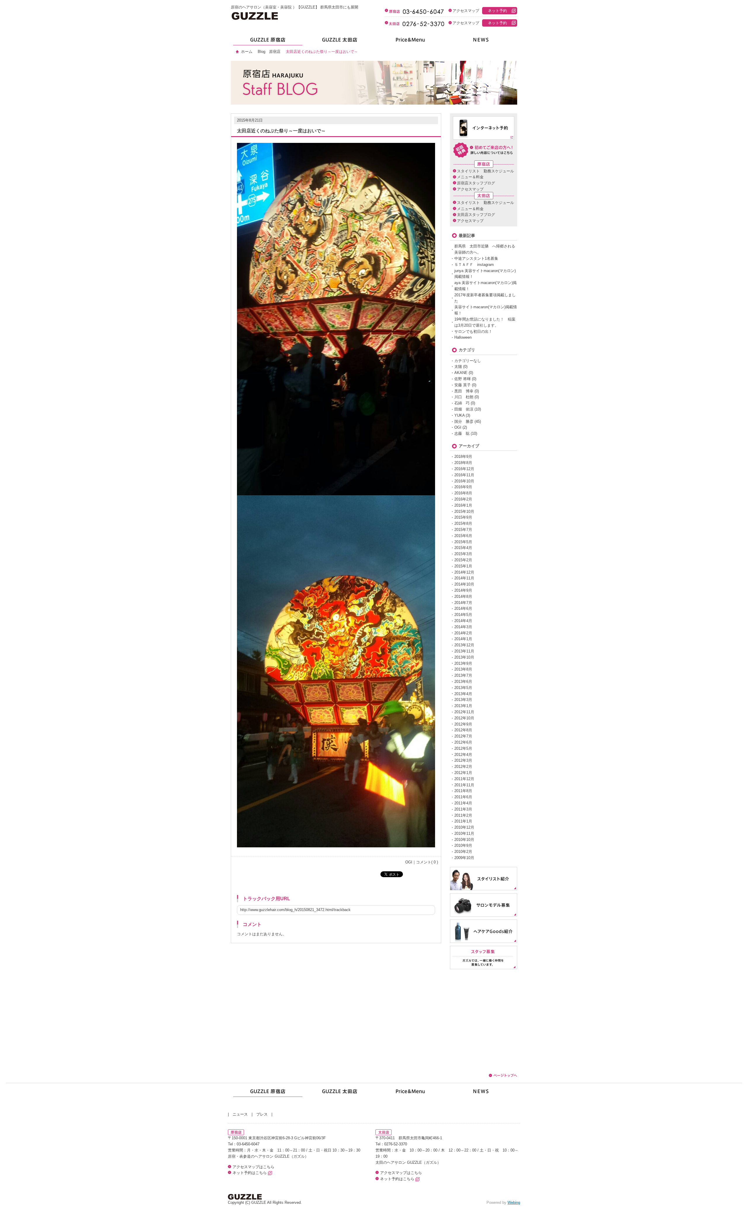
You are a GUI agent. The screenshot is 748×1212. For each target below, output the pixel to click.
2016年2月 (463, 499)
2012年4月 (463, 754)
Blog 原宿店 (269, 51)
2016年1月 (463, 505)
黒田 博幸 (463, 391)
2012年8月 (463, 730)
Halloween (463, 337)
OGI (408, 862)
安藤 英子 (462, 385)
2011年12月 (464, 779)
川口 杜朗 (463, 397)
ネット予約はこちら (250, 1173)
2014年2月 (463, 633)
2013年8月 (463, 669)
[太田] (338, 41)
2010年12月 (464, 827)
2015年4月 (463, 548)
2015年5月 (463, 542)
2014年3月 (463, 627)
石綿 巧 (462, 403)
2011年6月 (463, 797)
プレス (262, 1114)
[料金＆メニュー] (410, 41)
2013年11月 (464, 651)
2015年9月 (463, 517)
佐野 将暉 (462, 379)
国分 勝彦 (463, 421)
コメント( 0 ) (427, 862)
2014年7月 (463, 602)
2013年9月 (463, 663)
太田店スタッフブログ (476, 214)
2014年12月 (464, 572)
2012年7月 (463, 736)
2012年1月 (463, 773)
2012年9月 (463, 724)
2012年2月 (463, 766)
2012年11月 (464, 712)
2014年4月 (463, 621)
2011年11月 (464, 785)
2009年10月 (464, 858)
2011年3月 (463, 809)
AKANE (461, 372)
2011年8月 (463, 791)
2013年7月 (463, 675)
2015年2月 (463, 560)
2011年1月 (463, 821)
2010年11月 (464, 833)
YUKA (459, 415)
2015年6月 (463, 536)
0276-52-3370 (395, 1144)
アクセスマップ (466, 10)
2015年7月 (463, 529)
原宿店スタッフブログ (476, 183)
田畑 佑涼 (463, 409)
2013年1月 (463, 706)
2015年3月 (463, 554)
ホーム (246, 51)
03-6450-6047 (248, 1144)
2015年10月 (464, 511)
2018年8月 (463, 462)
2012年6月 (463, 742)
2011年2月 (463, 815)
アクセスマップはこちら (253, 1167)
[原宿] (266, 41)
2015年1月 (463, 566)
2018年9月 (463, 456)
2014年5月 (463, 614)
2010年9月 (463, 845)
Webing (514, 1202)
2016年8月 (463, 493)
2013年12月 (464, 645)
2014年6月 (463, 608)
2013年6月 (463, 681)
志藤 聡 (462, 433)
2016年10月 (464, 481)
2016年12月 (464, 469)
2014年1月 (463, 639)
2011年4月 (463, 803)
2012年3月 (463, 760)
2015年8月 (463, 523)
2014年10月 (464, 584)
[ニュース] (481, 41)
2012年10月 (464, 718)
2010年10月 (464, 839)
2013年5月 (463, 687)
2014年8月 (463, 596)
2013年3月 (463, 699)
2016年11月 (464, 475)
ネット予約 (497, 10)
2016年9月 (463, 487)
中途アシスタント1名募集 (476, 258)
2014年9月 (463, 590)
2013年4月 (463, 694)
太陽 (458, 366)
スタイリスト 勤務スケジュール (485, 171)
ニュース (240, 1114)
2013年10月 (464, 657)
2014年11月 (464, 578)
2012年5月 (463, 748)
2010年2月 (463, 851)
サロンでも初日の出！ (473, 331)
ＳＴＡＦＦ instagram (474, 264)
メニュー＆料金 (470, 177)
